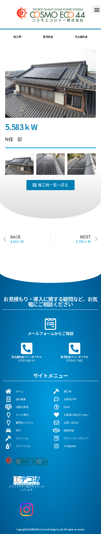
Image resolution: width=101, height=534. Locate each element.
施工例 (17, 37)
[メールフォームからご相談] (50, 324)
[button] (96, 9)
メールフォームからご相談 (51, 333)
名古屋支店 (81, 37)
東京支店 (48, 37)
